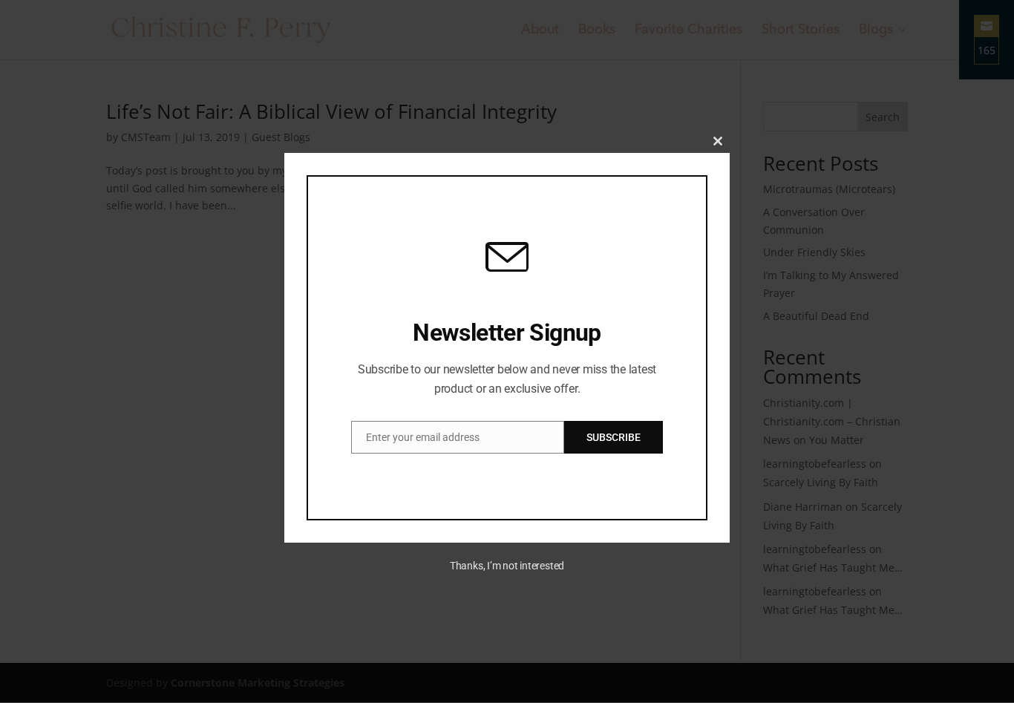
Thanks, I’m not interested (507, 566)
